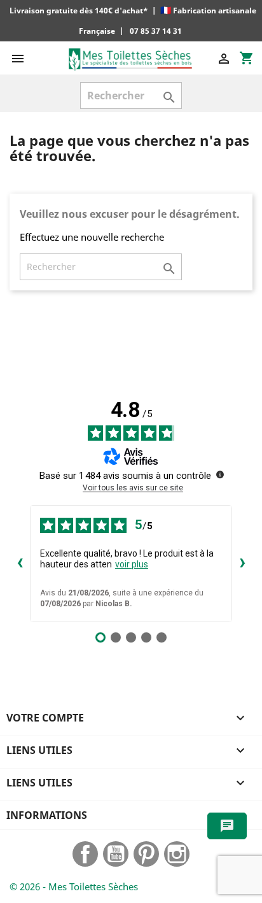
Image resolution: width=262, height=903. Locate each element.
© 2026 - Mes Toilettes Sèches (74, 886)
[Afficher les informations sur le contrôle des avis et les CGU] (220, 474)
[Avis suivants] (242, 563)
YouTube (115, 854)
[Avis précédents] (20, 563)
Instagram (177, 854)
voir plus (131, 564)
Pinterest (146, 854)
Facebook (85, 854)
